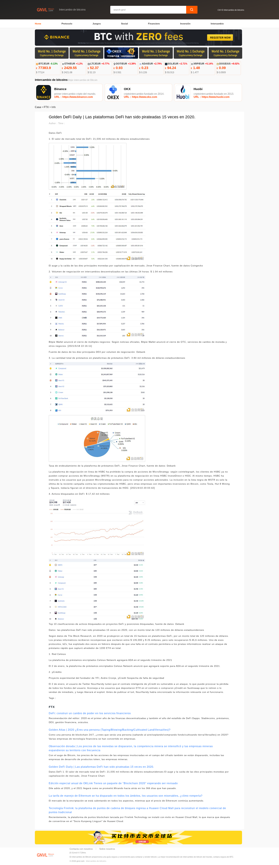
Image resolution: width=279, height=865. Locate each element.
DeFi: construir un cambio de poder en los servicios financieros (90, 713)
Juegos (97, 23)
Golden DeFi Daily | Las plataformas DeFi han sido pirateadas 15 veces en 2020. (101, 766)
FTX (46, 107)
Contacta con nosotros (81, 849)
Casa (38, 107)
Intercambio (217, 23)
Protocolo (67, 23)
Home (38, 23)
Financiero (154, 23)
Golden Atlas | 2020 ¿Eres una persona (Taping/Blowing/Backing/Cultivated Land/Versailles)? (109, 729)
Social (124, 23)
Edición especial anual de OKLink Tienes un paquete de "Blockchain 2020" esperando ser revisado (113, 783)
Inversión (185, 23)
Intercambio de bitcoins (96, 861)
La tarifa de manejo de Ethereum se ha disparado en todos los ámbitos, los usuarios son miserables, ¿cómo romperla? (125, 795)
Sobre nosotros (107, 849)
